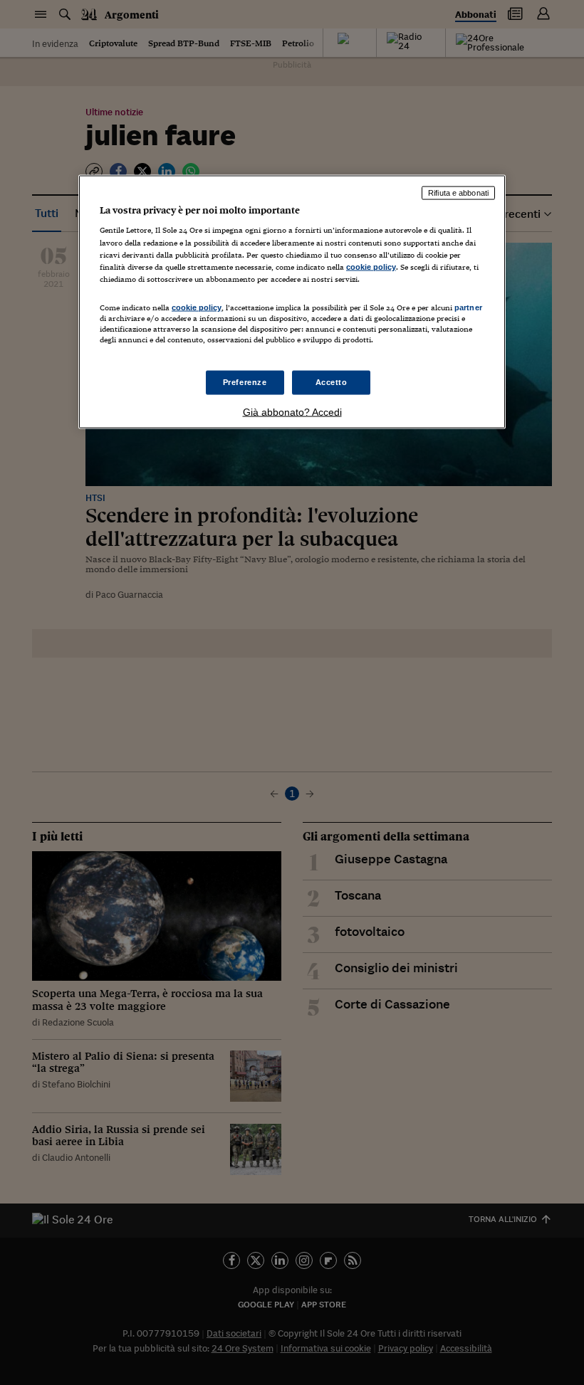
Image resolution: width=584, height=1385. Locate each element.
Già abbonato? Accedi (292, 412)
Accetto (332, 382)
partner (468, 306)
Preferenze (245, 382)
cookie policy (371, 266)
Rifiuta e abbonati (458, 192)
